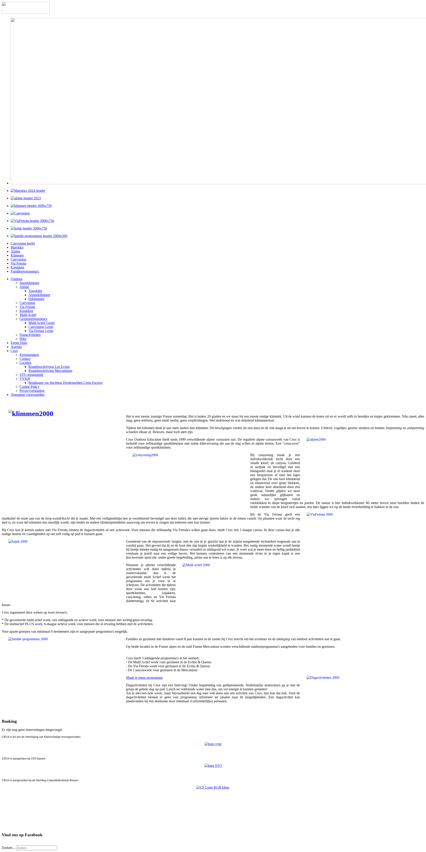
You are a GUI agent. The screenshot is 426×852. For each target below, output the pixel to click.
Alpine (15, 251)
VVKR (25, 379)
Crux (14, 351)
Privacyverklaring (32, 391)
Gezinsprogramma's (33, 319)
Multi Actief (28, 315)
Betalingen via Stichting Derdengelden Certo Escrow (65, 383)
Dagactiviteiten (30, 335)
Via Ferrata (18, 263)
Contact (25, 359)
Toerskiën (35, 291)
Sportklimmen (29, 283)
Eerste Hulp (19, 343)
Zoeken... (8, 848)
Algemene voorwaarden (27, 395)
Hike (23, 339)
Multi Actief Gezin (41, 323)
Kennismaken (29, 355)
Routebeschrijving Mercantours (50, 371)
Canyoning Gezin (40, 327)
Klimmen (17, 255)
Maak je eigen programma (144, 677)
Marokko (17, 247)
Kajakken (17, 267)
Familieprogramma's (25, 271)
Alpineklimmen (39, 295)
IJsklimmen (36, 299)
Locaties (25, 363)
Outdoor (16, 279)
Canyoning (18, 259)
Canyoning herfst (23, 243)
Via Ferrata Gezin (40, 331)
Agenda (16, 347)
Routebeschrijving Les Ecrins (49, 367)
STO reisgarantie (31, 375)
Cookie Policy (29, 387)
